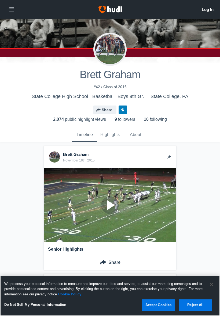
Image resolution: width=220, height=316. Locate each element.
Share (107, 110)
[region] (110, 296)
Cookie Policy (69, 294)
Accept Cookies (158, 305)
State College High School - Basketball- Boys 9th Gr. (88, 96)
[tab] (84, 135)
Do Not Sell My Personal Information (35, 305)
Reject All (195, 305)
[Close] (211, 284)
